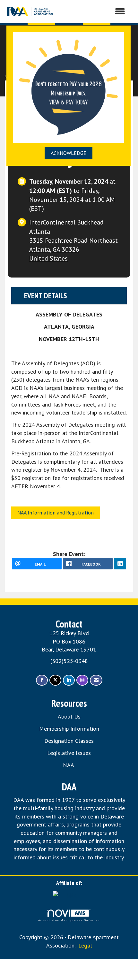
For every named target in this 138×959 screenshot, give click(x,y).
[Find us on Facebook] (42, 680)
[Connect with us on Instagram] (82, 680)
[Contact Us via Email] (96, 680)
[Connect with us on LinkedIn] (69, 680)
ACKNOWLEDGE (68, 153)
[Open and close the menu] (93, 11)
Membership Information (69, 728)
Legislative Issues (69, 753)
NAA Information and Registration (55, 512)
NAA (69, 765)
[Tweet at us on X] (55, 680)
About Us (69, 716)
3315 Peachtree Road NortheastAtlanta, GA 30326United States (73, 249)
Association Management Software (69, 920)
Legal (85, 945)
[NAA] (69, 895)
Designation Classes (69, 740)
